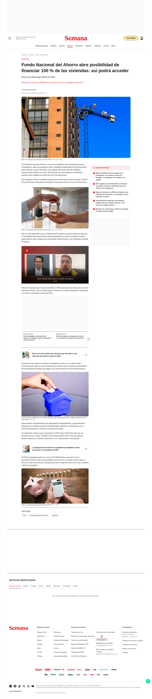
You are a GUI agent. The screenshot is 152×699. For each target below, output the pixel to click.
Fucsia (39, 652)
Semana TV (41, 636)
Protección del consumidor (105, 632)
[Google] (10, 686)
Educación (57, 632)
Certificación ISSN (77, 652)
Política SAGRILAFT (78, 648)
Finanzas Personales (61, 640)
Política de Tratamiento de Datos (82, 636)
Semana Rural (59, 644)
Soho (39, 648)
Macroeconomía (42, 55)
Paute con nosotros (129, 648)
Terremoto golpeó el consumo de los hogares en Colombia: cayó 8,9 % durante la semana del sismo (37, 338)
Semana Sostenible (60, 656)
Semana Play (41, 632)
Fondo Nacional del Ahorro (38, 515)
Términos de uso (77, 632)
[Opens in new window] (15, 686)
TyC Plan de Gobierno (79, 656)
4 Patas (39, 656)
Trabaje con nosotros (129, 644)
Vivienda (55, 515)
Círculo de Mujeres (60, 652)
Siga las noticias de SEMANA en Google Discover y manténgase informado (53, 82)
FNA (24, 515)
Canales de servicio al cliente (132, 640)
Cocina (56, 648)
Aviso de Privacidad (17, 691)
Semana (24, 55)
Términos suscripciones (79, 640)
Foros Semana (59, 636)
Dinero (32, 55)
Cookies (125, 652)
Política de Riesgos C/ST (80, 644)
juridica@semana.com (104, 645)
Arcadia (39, 644)
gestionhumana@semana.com (107, 654)
